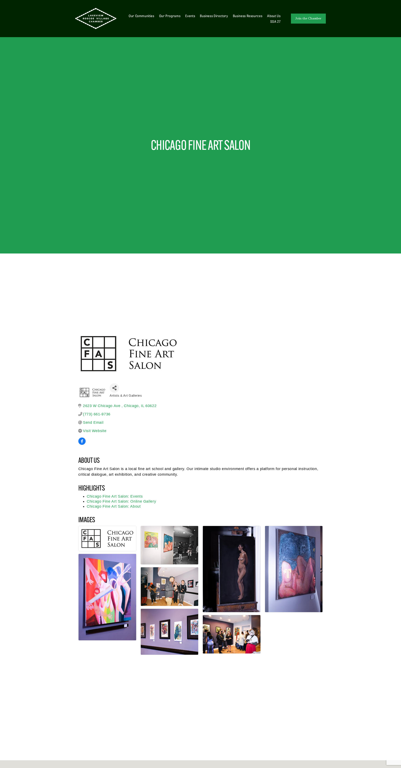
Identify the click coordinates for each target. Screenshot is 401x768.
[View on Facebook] (82, 443)
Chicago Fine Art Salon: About (114, 506)
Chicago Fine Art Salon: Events (115, 496)
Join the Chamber (308, 18)
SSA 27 (275, 21)
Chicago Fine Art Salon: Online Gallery (121, 501)
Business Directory (214, 15)
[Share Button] (114, 388)
